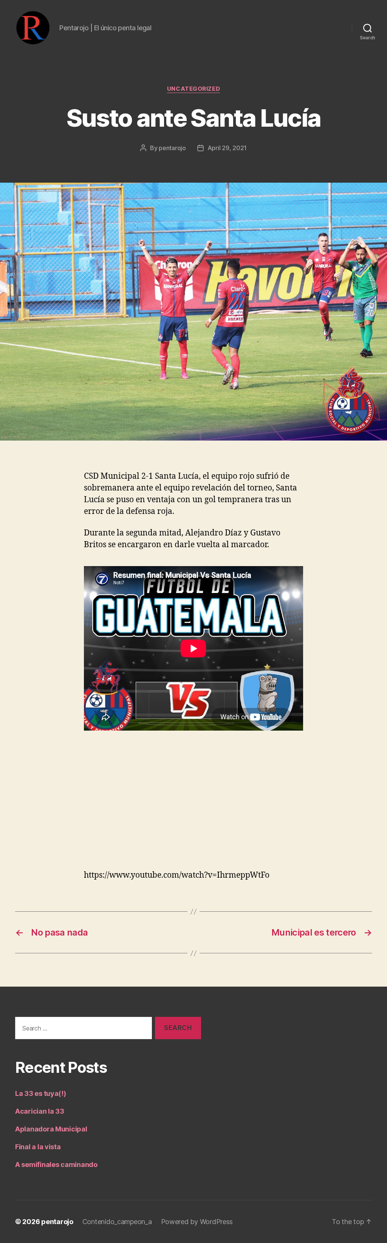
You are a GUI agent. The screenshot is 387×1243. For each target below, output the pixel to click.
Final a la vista (38, 1147)
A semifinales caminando (56, 1165)
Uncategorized (193, 88)
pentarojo (172, 148)
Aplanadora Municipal (51, 1129)
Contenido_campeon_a (117, 1222)
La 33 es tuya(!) (40, 1093)
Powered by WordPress (197, 1222)
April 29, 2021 (227, 148)
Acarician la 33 (39, 1111)
